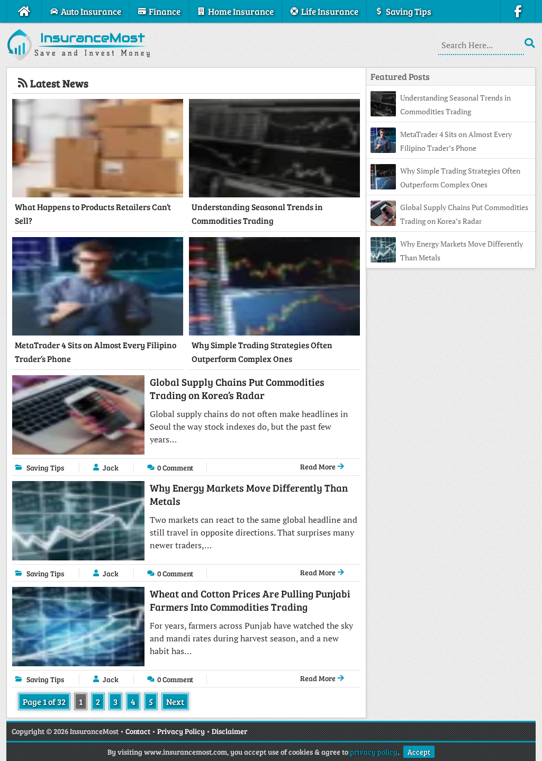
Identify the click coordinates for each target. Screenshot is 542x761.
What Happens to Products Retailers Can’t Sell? (93, 213)
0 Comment (175, 468)
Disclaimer (229, 731)
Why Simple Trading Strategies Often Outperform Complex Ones (262, 351)
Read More (318, 466)
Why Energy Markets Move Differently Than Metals (249, 494)
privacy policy (374, 752)
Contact (137, 731)
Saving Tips (45, 468)
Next (175, 701)
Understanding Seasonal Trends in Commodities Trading (257, 213)
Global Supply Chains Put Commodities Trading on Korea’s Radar (237, 388)
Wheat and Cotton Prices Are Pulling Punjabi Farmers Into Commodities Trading (250, 600)
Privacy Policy (181, 731)
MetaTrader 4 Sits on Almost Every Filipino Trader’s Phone (95, 351)
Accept (419, 752)
